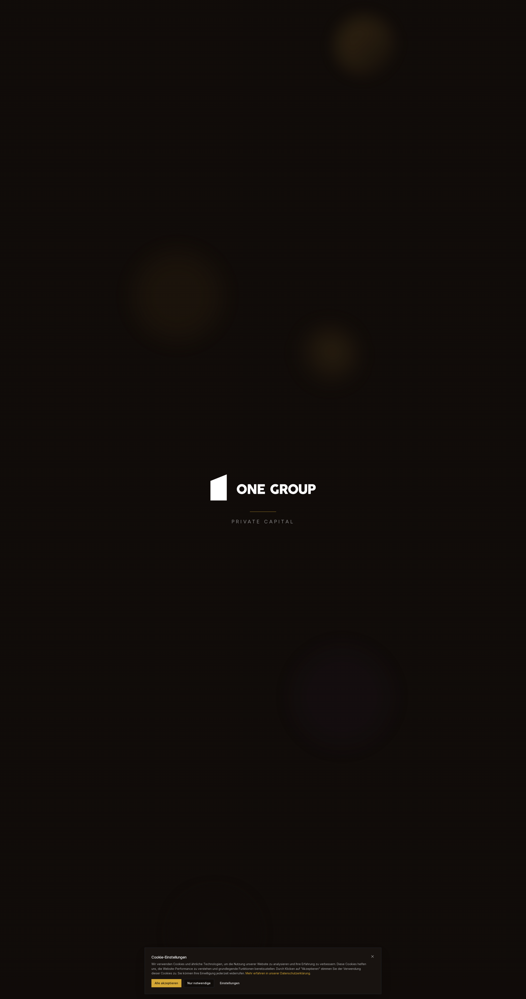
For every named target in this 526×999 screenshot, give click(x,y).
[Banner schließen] (372, 956)
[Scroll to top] (263, 492)
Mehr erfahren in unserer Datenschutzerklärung (278, 973)
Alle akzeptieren (166, 983)
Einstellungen (230, 983)
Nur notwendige (199, 983)
